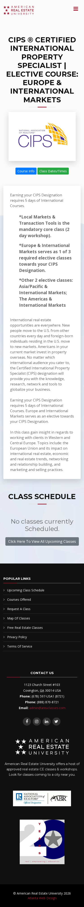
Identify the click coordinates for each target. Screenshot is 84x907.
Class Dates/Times (53, 171)
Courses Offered (19, 599)
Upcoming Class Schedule (25, 590)
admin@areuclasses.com (47, 708)
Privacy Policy (17, 637)
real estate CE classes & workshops (49, 769)
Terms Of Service (19, 646)
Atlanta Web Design (42, 898)
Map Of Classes (18, 618)
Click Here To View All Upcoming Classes (42, 541)
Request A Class (18, 609)
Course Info (25, 171)
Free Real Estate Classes (25, 627)
